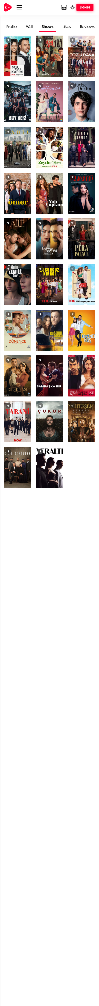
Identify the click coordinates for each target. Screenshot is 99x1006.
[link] (8, 7)
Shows (47, 26)
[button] (64, 7)
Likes (67, 26)
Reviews (87, 26)
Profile (11, 26)
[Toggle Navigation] (19, 7)
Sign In (85, 7)
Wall (29, 26)
